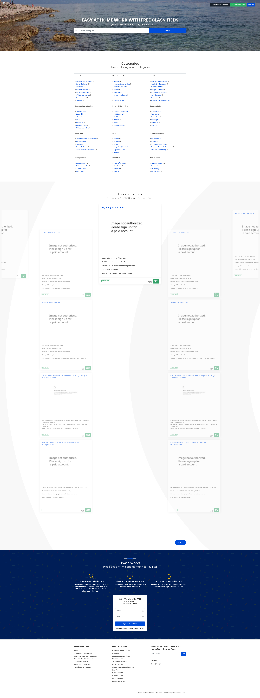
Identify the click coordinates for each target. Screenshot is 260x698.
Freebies (79, 101)
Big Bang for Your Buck (113, 207)
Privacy (159, 693)
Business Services (82, 90)
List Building (155, 169)
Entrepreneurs (81, 98)
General (116, 122)
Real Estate (155, 114)
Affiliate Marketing (82, 95)
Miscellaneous (119, 125)
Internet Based (81, 163)
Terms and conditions (146, 693)
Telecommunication (121, 111)
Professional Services (158, 92)
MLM (77, 120)
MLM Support (118, 114)
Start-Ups (154, 120)
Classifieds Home (238, 5)
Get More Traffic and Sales (84, 659)
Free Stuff (154, 125)
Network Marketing (82, 92)
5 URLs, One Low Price (51, 232)
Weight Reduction (157, 90)
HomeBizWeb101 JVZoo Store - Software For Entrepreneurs (60, 443)
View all (180, 543)
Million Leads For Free (82, 664)
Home (76, 650)
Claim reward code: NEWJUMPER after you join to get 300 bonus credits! (64, 376)
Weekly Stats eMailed (51, 302)
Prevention (155, 98)
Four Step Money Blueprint (83, 653)
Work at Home (81, 169)
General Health (156, 87)
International (80, 117)
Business (117, 141)
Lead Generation (157, 163)
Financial (117, 81)
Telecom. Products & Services (161, 147)
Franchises (80, 171)
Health (116, 117)
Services (117, 171)
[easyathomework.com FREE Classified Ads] (13, 5)
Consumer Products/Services (86, 139)
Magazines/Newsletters (122, 147)
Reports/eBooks (119, 150)
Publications (118, 92)
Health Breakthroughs (158, 84)
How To (116, 90)
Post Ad (251, 5)
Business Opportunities (84, 81)
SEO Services (155, 171)
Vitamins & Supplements (160, 101)
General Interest (82, 84)
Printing (154, 141)
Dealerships (80, 114)
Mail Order (79, 87)
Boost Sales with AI (81, 662)
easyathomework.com (220, 5)
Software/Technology (159, 150)
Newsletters (118, 166)
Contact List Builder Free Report (86, 656)
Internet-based (81, 125)
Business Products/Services (85, 150)
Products (117, 169)
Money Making (81, 141)
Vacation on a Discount (82, 667)
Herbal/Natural (156, 95)
